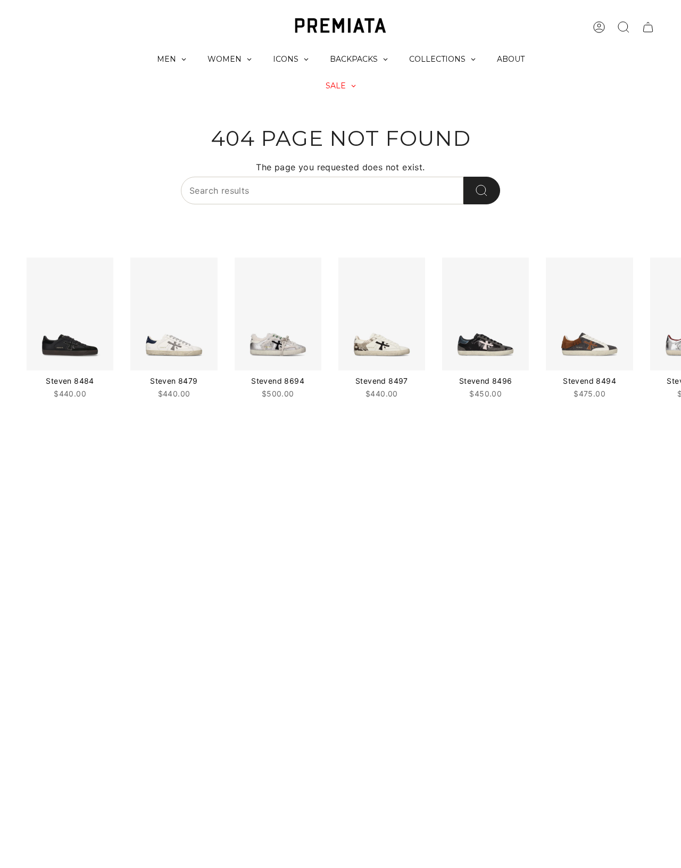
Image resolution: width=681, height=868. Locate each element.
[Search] (481, 190)
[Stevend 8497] (381, 314)
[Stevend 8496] (485, 314)
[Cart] (648, 27)
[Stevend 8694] (278, 314)
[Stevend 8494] (589, 314)
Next (665, 314)
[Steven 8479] (173, 314)
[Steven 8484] (70, 314)
